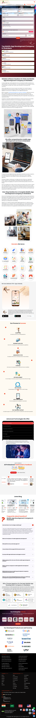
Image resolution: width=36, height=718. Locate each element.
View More (18, 623)
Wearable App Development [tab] (8, 431)
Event (14, 681)
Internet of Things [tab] (6, 439)
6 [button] (20, 318)
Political (25, 676)
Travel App (26, 686)
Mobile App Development (6, 656)
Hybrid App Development (23, 659)
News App (14, 688)
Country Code (5, 13)
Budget (4, 21)
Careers (3, 680)
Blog (2, 683)
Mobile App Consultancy (6, 666)
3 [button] (16, 318)
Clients (3, 681)
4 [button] (18, 491)
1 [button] (13, 318)
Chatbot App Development (23, 656)
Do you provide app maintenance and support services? (13, 554)
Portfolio (3, 676)
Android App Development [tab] (8, 428)
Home (3, 675)
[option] (18, 292)
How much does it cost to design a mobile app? (11, 525)
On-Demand (26, 675)
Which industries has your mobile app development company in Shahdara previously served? (15, 572)
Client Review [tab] (13, 472)
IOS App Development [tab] (7, 426)
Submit (18, 38)
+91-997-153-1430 (7, 694)
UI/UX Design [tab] (5, 434)
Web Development (22, 669)
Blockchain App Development (6, 661)
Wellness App (26, 688)
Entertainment (15, 680)
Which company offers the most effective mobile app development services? (16, 561)
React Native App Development (7, 668)
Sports (25, 684)
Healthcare (15, 684)
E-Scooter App (15, 676)
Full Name (5, 9)
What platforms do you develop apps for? (11, 543)
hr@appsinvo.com (6, 701)
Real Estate (26, 678)
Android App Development (6, 657)
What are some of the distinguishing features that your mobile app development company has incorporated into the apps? (16, 577)
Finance (14, 683)
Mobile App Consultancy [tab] (7, 423)
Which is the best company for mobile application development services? (15, 566)
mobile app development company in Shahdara (17, 92)
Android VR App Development (6, 659)
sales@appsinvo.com (19, 4)
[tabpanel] (18, 449)
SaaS (25, 681)
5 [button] (19, 318)
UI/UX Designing (21, 666)
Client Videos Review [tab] (21, 472)
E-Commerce (15, 678)
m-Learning (15, 686)
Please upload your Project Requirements (10, 30)
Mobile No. (21, 13)
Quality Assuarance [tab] (6, 436)
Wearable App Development (23, 668)
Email (20, 9)
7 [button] (22, 318)
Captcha (4, 33)
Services (3, 678)
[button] (34, 716)
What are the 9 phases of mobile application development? (14, 538)
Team (4, 17)
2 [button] (15, 318)
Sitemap (3, 684)
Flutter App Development (23, 657)
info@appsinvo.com (11, 4)
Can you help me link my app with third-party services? (13, 549)
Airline (14, 675)
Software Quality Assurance (23, 663)
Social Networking (27, 683)
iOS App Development (22, 661)
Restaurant (26, 680)
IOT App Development (5, 663)
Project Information (6, 25)
